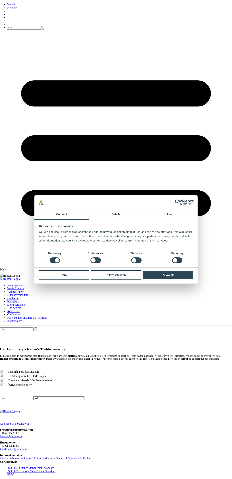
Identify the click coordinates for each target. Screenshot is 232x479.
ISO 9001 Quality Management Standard (30, 467)
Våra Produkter (16, 285)
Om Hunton (14, 314)
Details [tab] (116, 214)
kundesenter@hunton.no (14, 449)
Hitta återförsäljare (17, 294)
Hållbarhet (13, 298)
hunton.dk (30, 458)
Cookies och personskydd (15, 423)
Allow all (168, 274)
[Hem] (10, 278)
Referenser (13, 311)
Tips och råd (14, 307)
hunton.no (6, 458)
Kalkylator (13, 301)
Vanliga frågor (15, 291)
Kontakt (11, 4)
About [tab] (170, 214)
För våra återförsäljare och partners (27, 317)
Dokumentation (16, 304)
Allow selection (116, 274)
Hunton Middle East (80, 458)
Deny (64, 274)
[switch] (95, 260)
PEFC (10, 474)
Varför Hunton (15, 288)
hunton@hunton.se (11, 436)
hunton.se (17, 458)
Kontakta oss (14, 320)
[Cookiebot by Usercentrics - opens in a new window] (178, 202)
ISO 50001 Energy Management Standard (31, 471)
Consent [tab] (61, 214)
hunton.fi (41, 458)
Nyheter (11, 7)
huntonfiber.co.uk (57, 458)
